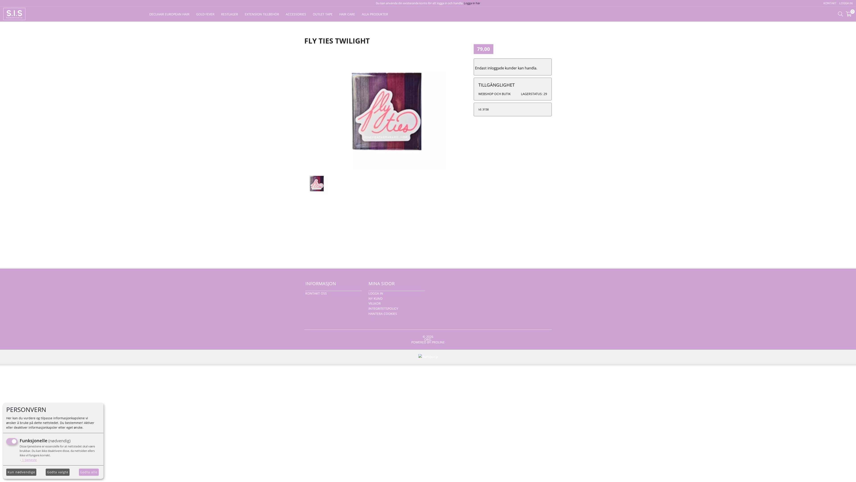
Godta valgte (57, 472)
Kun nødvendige (21, 472)
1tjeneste (28, 460)
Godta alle (88, 472)
